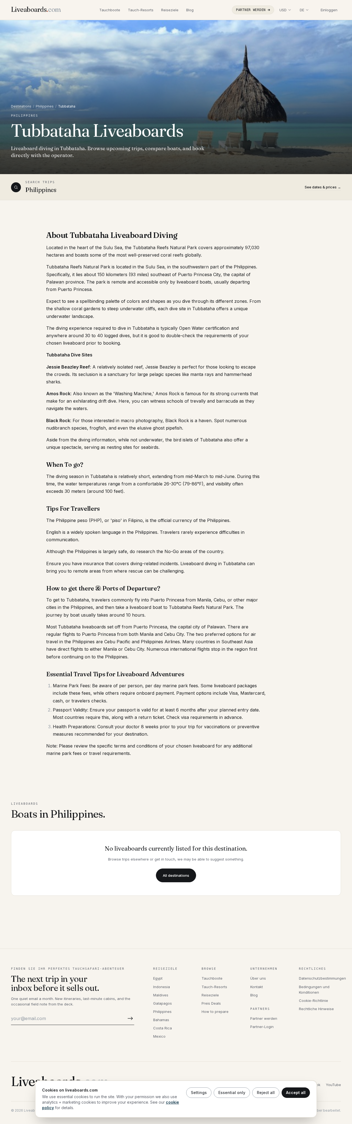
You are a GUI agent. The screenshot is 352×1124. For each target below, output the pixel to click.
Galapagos (162, 1003)
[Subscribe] (129, 1018)
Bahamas (161, 1020)
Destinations (21, 106)
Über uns (258, 978)
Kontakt (256, 987)
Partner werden (251, 10)
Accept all (296, 1092)
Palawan (55, 282)
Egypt (158, 978)
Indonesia (161, 987)
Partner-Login (262, 1026)
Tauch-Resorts (140, 10)
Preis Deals (211, 1003)
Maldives (160, 995)
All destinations (176, 875)
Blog (190, 10)
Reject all (266, 1092)
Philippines (45, 106)
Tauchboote (109, 10)
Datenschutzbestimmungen (322, 978)
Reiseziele (169, 10)
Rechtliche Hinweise (316, 1009)
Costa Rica (162, 1028)
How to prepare (215, 1011)
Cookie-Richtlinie (313, 1000)
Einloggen (329, 10)
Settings (199, 1092)
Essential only (231, 1092)
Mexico (159, 1036)
